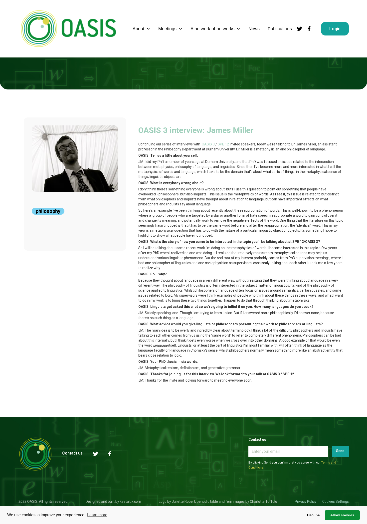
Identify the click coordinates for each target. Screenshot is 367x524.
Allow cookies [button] (342, 515)
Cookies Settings (335, 502)
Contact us (72, 453)
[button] (141, 28)
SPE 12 (223, 144)
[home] (68, 29)
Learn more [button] (97, 515)
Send (340, 451)
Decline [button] (313, 515)
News (254, 28)
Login (335, 28)
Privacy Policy (305, 502)
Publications (280, 28)
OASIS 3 (208, 144)
